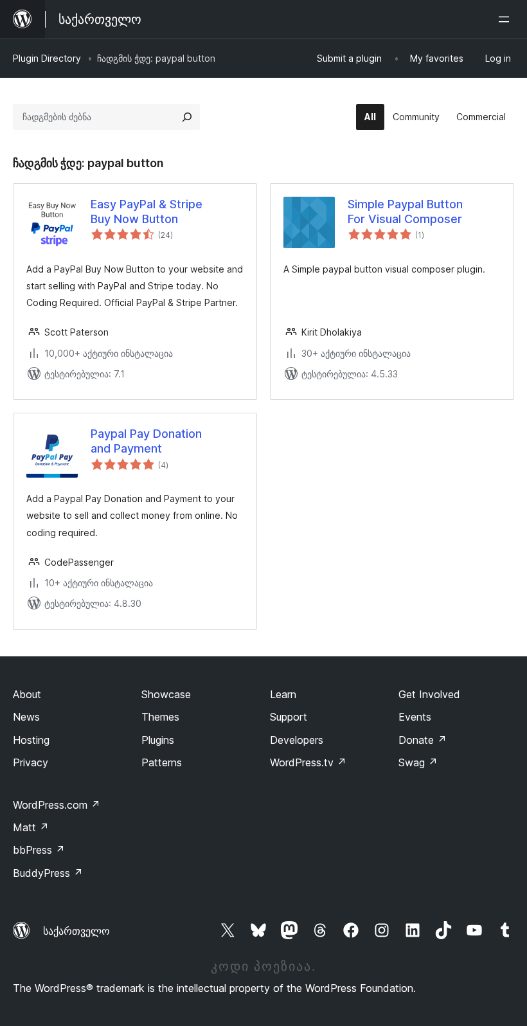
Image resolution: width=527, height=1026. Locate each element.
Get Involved (429, 694)
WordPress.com (56, 804)
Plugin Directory (47, 58)
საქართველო (76, 930)
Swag (418, 762)
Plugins (157, 740)
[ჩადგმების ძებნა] (187, 117)
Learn (283, 694)
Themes (160, 716)
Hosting (31, 740)
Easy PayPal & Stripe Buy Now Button (146, 211)
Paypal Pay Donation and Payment (146, 441)
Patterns (161, 762)
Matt (31, 827)
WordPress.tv (308, 762)
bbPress (39, 849)
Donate (422, 740)
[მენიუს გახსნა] (506, 19)
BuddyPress (48, 873)
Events (414, 716)
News (26, 716)
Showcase (166, 694)
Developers (296, 740)
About (27, 694)
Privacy (30, 762)
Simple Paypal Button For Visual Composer (405, 211)
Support (288, 716)
